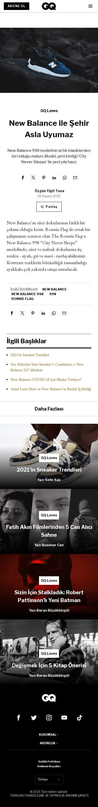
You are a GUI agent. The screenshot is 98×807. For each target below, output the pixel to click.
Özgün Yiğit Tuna (49, 191)
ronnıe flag (22, 299)
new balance (54, 289)
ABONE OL (16, 6)
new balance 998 (27, 294)
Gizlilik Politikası (49, 761)
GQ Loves (49, 110)
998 (52, 294)
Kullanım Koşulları (49, 766)
